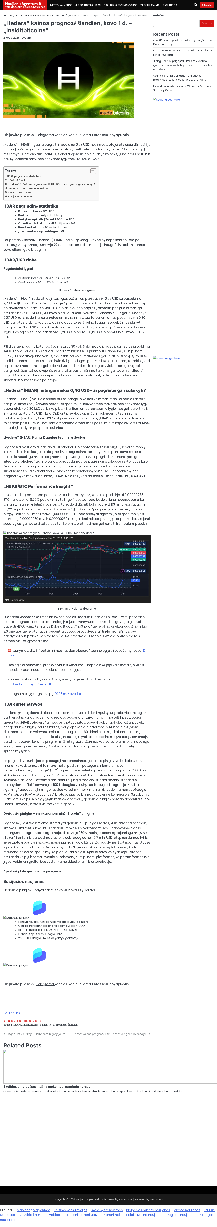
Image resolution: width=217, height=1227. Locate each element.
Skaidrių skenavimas (107, 1210)
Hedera (17, 1024)
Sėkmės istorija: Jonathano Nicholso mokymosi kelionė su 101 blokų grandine (179, 78)
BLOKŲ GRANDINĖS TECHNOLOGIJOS (116, 5)
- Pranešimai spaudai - (118, 1215)
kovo (51, 1024)
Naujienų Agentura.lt (23, 3)
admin (29, 38)
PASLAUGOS (170, 5)
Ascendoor (126, 1199)
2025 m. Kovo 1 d (67, 694)
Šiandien (73, 1024)
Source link (11, 1013)
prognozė (61, 1024)
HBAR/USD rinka (17, 180)
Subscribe (207, 5)
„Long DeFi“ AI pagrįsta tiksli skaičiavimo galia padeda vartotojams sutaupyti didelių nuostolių (183, 65)
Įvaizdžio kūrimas (31, 1215)
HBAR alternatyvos (19, 192)
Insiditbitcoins (30, 1024)
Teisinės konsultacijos (70, 1210)
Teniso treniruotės (85, 1215)
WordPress (156, 1199)
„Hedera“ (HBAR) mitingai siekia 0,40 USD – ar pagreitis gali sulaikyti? (51, 184)
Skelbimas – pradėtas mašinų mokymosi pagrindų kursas (47, 1087)
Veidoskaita (58, 1215)
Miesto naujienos (187, 1210)
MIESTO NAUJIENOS (61, 5)
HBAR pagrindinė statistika (24, 176)
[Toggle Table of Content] (91, 171)
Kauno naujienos (150, 1215)
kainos (43, 1024)
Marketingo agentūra (33, 1210)
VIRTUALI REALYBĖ (150, 5)
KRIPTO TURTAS (84, 5)
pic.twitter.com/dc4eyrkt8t (29, 684)
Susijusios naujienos (20, 196)
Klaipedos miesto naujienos (148, 1210)
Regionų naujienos (181, 1215)
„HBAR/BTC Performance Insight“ (28, 188)
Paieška (158, 15)
